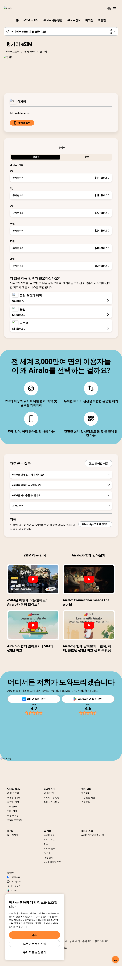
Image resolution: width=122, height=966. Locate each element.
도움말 (102, 20)
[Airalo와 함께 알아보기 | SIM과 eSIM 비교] (33, 625)
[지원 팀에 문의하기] (115, 959)
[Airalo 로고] (12, 8)
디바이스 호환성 (51, 802)
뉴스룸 (47, 853)
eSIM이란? (49, 792)
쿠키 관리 (87, 941)
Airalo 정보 (74, 20)
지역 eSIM (12, 806)
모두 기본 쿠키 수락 (34, 943)
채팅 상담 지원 (88, 797)
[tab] (61, 147)
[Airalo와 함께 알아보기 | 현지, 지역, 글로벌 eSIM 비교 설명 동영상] (89, 625)
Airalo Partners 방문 (91, 834)
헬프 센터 (85, 792)
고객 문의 (85, 802)
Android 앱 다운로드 (90, 699)
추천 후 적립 (13, 815)
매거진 (89, 20)
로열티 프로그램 (14, 820)
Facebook (15, 876)
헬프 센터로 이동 (98, 463)
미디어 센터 (49, 848)
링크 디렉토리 (102, 941)
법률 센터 (75, 941)
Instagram (16, 881)
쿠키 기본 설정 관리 (34, 952)
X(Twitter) (15, 886)
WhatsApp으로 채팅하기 (95, 524)
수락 (34, 935)
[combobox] (61, 31)
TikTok (14, 890)
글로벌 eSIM (13, 802)
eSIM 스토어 (31, 20)
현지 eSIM (29, 51)
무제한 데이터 (13, 797)
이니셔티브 (49, 839)
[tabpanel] (61, 210)
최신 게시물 (12, 834)
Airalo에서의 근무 (52, 862)
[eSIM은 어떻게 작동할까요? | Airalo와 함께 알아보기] (33, 579)
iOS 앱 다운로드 (36, 699)
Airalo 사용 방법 (53, 20)
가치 (46, 844)
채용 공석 (48, 857)
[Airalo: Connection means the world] (89, 579)
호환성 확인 (24, 122)
